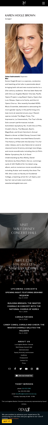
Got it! (6, 421)
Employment (24, 358)
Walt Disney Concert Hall (24, 347)
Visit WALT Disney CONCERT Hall (24, 229)
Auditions (24, 355)
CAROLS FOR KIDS (24, 317)
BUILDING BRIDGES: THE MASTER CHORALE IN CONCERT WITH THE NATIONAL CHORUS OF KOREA (24, 306)
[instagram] (32, 369)
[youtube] (26, 369)
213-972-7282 (26, 388)
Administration (24, 350)
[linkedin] (37, 369)
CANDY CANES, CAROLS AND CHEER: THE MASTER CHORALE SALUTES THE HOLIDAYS (24, 327)
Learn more (13, 418)
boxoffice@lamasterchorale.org (26, 394)
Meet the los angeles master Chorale (24, 264)
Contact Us (24, 360)
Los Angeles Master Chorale (24, 344)
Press (24, 363)
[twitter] (20, 369)
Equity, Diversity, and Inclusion (24, 352)
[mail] (9, 369)
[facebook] (15, 369)
